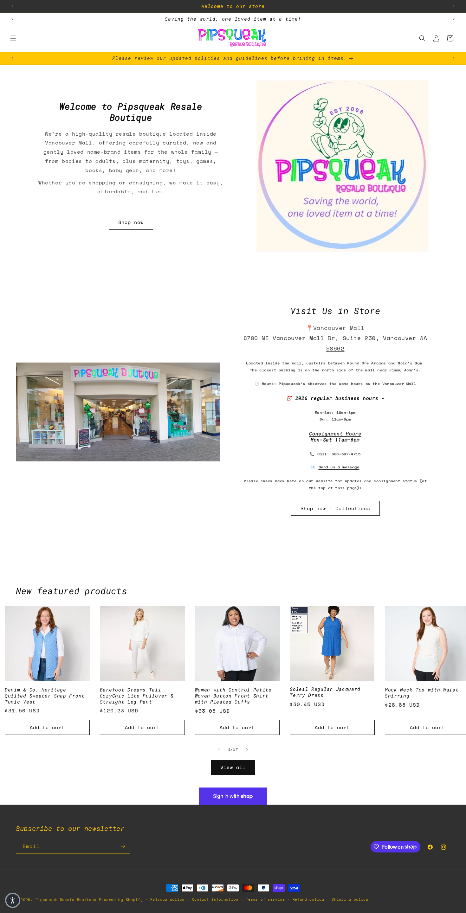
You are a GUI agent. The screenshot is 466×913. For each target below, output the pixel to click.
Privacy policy (167, 899)
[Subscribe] (123, 846)
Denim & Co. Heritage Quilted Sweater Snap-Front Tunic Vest (45, 696)
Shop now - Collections (335, 508)
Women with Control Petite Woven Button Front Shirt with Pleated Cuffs (233, 696)
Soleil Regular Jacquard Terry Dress (325, 692)
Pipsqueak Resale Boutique (66, 899)
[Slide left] (219, 750)
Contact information (215, 899)
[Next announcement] (454, 6)
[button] (13, 38)
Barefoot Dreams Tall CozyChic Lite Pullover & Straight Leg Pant (137, 696)
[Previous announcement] (12, 6)
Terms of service (265, 899)
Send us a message (339, 467)
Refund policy (308, 899)
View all (233, 767)
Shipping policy (350, 899)
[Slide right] (247, 750)
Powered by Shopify (121, 899)
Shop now (131, 222)
